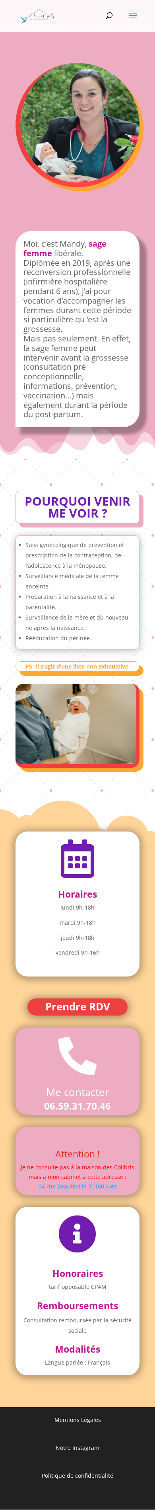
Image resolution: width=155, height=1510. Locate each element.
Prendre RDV (77, 1006)
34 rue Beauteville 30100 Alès (78, 1186)
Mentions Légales (77, 1420)
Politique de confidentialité (77, 1475)
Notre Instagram (77, 1447)
